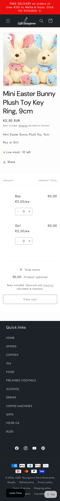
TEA (8, 363)
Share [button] (11, 162)
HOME (10, 338)
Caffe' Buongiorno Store (28, 477)
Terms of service (21, 488)
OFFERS (11, 346)
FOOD (10, 372)
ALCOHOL (12, 389)
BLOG (10, 432)
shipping (48, 285)
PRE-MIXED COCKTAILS (21, 380)
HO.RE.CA (12, 423)
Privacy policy (45, 482)
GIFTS (10, 415)
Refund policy (26, 482)
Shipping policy (42, 488)
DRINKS (11, 397)
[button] (8, 20)
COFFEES (12, 355)
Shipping (23, 125)
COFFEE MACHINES (19, 406)
